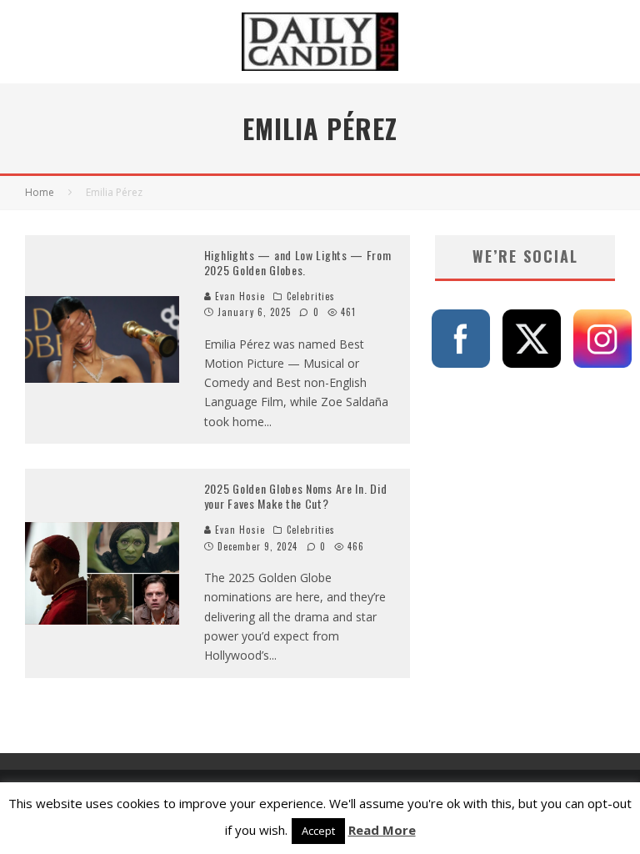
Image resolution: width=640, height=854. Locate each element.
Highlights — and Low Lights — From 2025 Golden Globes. (298, 262)
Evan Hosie (238, 296)
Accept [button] (318, 830)
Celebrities (311, 296)
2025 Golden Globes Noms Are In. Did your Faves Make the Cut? (296, 496)
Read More (382, 829)
